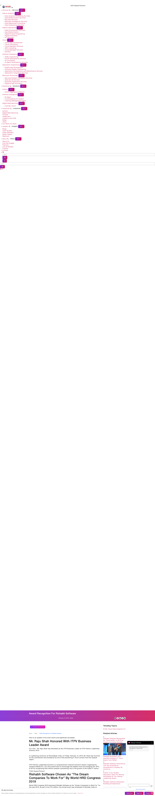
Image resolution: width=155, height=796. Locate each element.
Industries (6, 108)
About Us (5, 141)
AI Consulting (10, 60)
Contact (5, 150)
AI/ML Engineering (11, 57)
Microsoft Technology (10, 75)
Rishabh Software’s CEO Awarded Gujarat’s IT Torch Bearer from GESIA (113, 758)
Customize (129, 793)
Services (5, 10)
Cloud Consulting (11, 44)
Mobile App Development (14, 67)
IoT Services (9, 37)
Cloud (4, 40)
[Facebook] (115, 718)
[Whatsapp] (122, 718)
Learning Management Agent (15, 101)
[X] (118, 718)
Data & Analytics (8, 13)
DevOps (8, 51)
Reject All (139, 793)
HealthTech (6, 116)
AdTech (5, 89)
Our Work (5, 124)
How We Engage (8, 143)
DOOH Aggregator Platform (15, 92)
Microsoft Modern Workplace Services (18, 78)
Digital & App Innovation (13, 83)
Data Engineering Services (14, 25)
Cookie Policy (80, 793)
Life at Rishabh (7, 147)
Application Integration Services (16, 73)
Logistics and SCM (9, 118)
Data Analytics (118, 729)
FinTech (5, 114)
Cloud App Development (14, 42)
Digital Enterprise (11, 35)
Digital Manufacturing (10, 103)
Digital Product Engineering (15, 34)
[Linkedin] (120, 718)
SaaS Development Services (15, 30)
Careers (5, 148)
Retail (4, 120)
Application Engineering (11, 65)
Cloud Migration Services (14, 46)
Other (4, 122)
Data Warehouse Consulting (15, 23)
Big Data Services (11, 19)
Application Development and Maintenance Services (24, 71)
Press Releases (8, 132)
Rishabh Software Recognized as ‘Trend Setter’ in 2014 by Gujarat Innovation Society (114, 740)
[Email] (125, 718)
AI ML (105, 729)
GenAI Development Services (15, 58)
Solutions (6, 86)
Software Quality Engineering (15, 69)
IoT (124, 729)
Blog (36, 733)
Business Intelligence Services (16, 21)
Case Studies (7, 131)
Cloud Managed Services (14, 50)
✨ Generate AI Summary (37, 726)
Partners (5, 145)
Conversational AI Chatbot (14, 99)
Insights (5, 126)
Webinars (5, 136)
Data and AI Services (12, 80)
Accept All (149, 793)
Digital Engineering (9, 27)
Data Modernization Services (15, 18)
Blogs (4, 129)
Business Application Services (16, 81)
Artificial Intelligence (9, 54)
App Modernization (12, 32)
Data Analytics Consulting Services (17, 16)
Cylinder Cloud (10, 106)
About (4, 139)
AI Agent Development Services (16, 62)
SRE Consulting (10, 48)
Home (30, 733)
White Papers (7, 134)
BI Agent (8, 97)
